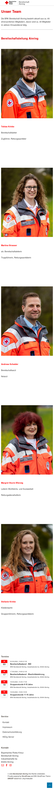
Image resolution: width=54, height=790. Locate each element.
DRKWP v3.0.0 (13, 778)
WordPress (26, 776)
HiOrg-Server (8, 736)
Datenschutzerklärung (12, 732)
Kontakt (5, 722)
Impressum (7, 727)
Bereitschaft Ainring (24, 3)
